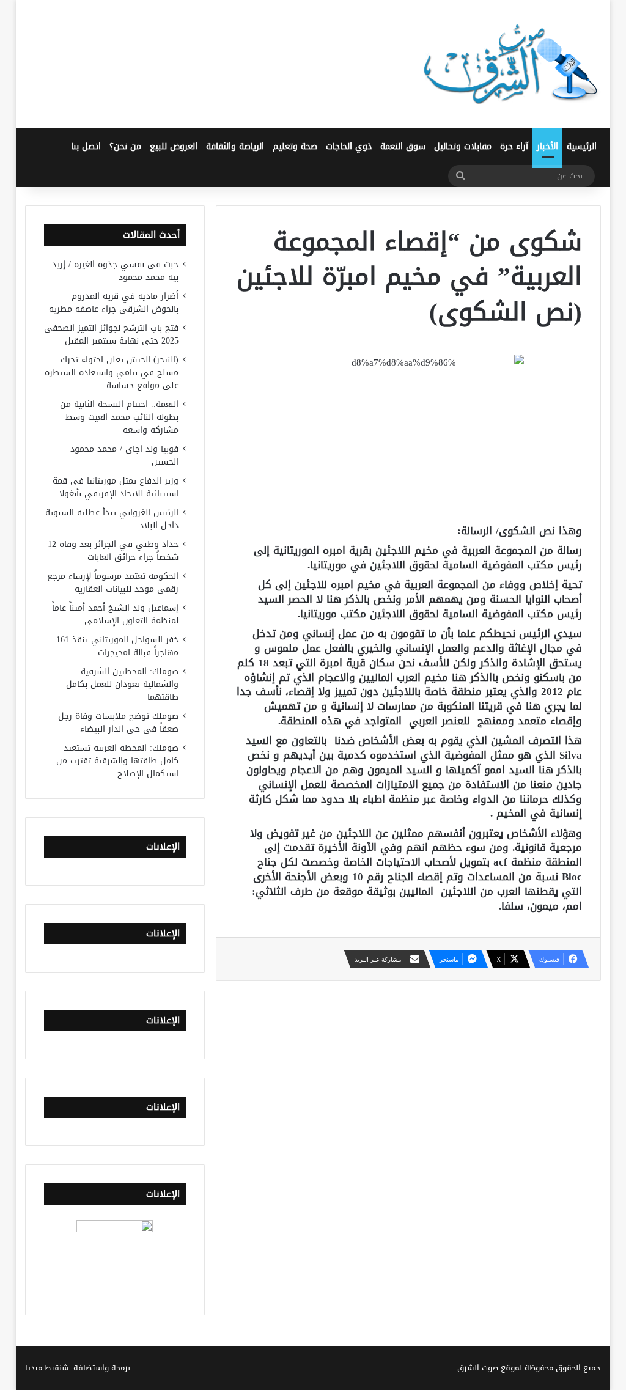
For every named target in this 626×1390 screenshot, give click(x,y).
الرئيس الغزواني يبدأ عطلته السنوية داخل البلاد (112, 519)
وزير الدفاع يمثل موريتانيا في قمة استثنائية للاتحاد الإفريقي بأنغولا (116, 487)
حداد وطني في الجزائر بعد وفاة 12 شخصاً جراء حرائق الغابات (113, 551)
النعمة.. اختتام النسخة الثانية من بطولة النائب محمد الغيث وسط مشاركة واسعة (119, 417)
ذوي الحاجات (349, 146)
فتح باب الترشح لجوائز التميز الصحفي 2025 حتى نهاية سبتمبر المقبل (111, 334)
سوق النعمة (402, 146)
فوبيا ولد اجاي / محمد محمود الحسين (124, 455)
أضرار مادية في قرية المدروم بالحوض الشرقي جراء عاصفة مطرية (114, 303)
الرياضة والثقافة (235, 146)
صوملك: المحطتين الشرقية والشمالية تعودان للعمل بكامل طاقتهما (122, 684)
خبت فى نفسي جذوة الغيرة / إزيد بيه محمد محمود (115, 271)
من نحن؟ (125, 146)
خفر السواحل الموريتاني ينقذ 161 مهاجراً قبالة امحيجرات (117, 646)
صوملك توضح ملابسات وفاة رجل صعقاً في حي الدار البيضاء (118, 722)
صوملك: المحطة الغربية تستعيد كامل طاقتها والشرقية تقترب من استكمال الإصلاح (117, 760)
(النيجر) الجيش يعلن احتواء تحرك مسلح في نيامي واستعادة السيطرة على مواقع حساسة (112, 372)
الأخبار (547, 146)
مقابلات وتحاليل (463, 146)
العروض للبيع (173, 146)
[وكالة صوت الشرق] (511, 64)
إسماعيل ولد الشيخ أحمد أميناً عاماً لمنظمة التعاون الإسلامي (115, 614)
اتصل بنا (86, 146)
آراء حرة (514, 146)
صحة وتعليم (295, 146)
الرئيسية (582, 146)
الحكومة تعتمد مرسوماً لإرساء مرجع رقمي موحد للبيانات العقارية (113, 582)
